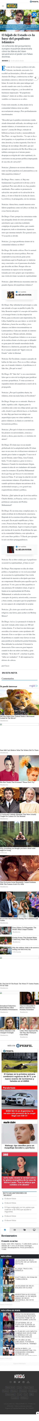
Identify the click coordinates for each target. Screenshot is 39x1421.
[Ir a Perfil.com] (34, 1)
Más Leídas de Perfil (10, 1310)
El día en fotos (23, 295)
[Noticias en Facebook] (15, 1382)
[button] (35, 78)
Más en (11, 1045)
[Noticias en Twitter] (19, 1382)
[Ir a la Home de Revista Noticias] (11, 6)
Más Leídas (6, 1256)
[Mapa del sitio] (28, 1382)
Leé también (22, 292)
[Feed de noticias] (23, 1382)
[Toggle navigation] (3, 6)
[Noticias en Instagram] (11, 1382)
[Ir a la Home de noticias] (19, 1376)
